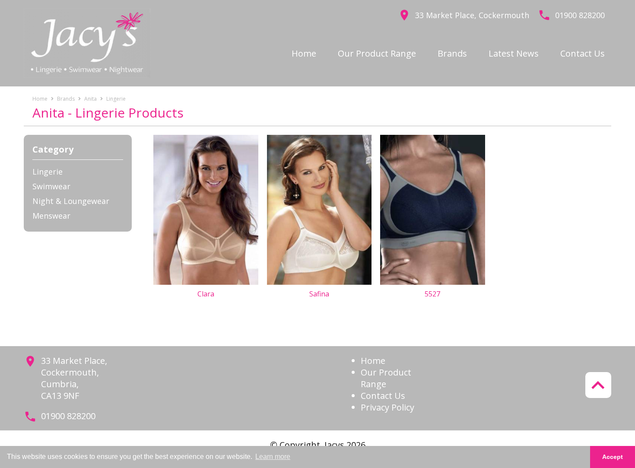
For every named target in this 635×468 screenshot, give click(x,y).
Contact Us (582, 53)
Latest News (514, 53)
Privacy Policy (387, 407)
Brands (452, 53)
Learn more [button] (272, 456)
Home (304, 53)
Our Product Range (377, 53)
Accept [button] (612, 456)
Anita (90, 98)
